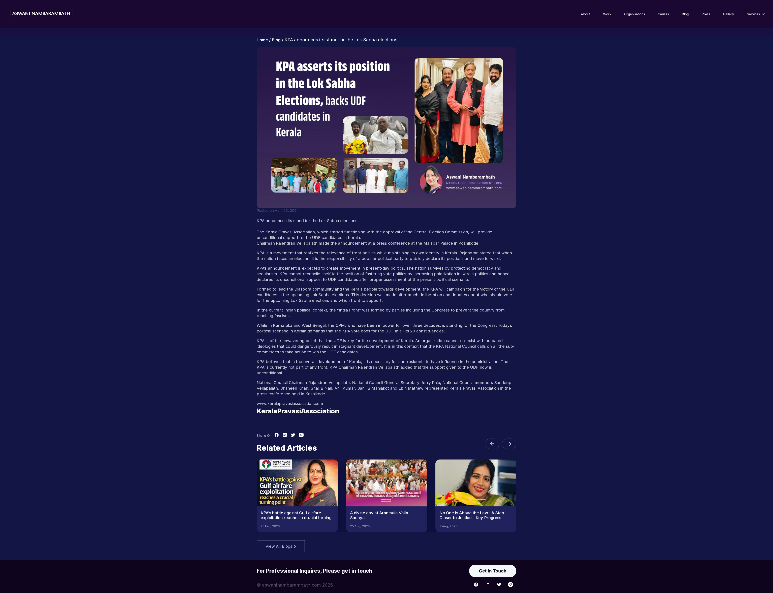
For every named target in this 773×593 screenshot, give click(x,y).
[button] (492, 444)
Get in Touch (492, 570)
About (585, 14)
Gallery (728, 14)
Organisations (634, 14)
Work (607, 14)
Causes (663, 14)
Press (706, 14)
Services (753, 14)
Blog (685, 14)
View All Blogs (279, 546)
